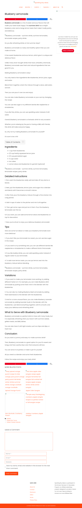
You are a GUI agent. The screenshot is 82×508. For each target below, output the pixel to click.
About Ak (32, 487)
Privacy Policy (33, 500)
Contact (32, 489)
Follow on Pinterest (68, 50)
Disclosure (32, 492)
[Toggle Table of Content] (22, 142)
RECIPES (27, 7)
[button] (62, 7)
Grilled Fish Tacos (12, 420)
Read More (73, 46)
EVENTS (36, 7)
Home (31, 497)
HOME (21, 7)
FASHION (46, 7)
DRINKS (9, 418)
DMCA (31, 495)
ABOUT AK (56, 7)
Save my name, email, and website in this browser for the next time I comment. (28, 467)
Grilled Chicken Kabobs (13, 422)
